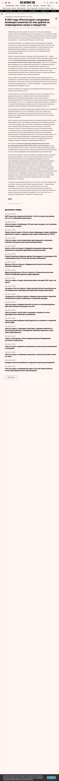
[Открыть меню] (56, 3)
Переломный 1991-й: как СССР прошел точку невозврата (29, 13)
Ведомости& (34, 8)
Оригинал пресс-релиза (14, 203)
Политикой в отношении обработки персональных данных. (18, 779)
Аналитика (41, 8)
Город (28, 8)
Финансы (29, 5)
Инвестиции (36, 5)
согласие (39, 777)
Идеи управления (21, 8)
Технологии (43, 5)
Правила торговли (11, 8)
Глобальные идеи (10, 5)
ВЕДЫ (4, 8)
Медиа (49, 5)
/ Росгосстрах (28, 16)
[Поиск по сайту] (47, 2)
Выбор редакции (9, 13)
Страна (52, 8)
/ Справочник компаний (19, 16)
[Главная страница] (27, 2)
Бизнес (17, 5)
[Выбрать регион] (44, 2)
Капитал (47, 8)
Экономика (23, 5)
